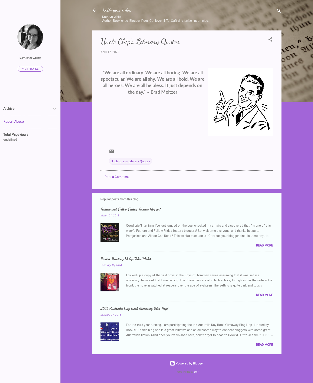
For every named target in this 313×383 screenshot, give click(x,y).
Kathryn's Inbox (117, 10)
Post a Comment (117, 177)
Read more (264, 245)
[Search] (278, 11)
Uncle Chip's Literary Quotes (130, 161)
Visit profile (30, 68)
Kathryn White (30, 58)
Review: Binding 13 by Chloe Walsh (126, 258)
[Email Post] (111, 153)
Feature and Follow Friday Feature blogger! (131, 209)
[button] (270, 40)
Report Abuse (13, 122)
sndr (196, 371)
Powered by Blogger (189, 363)
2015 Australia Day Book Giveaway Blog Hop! (134, 308)
